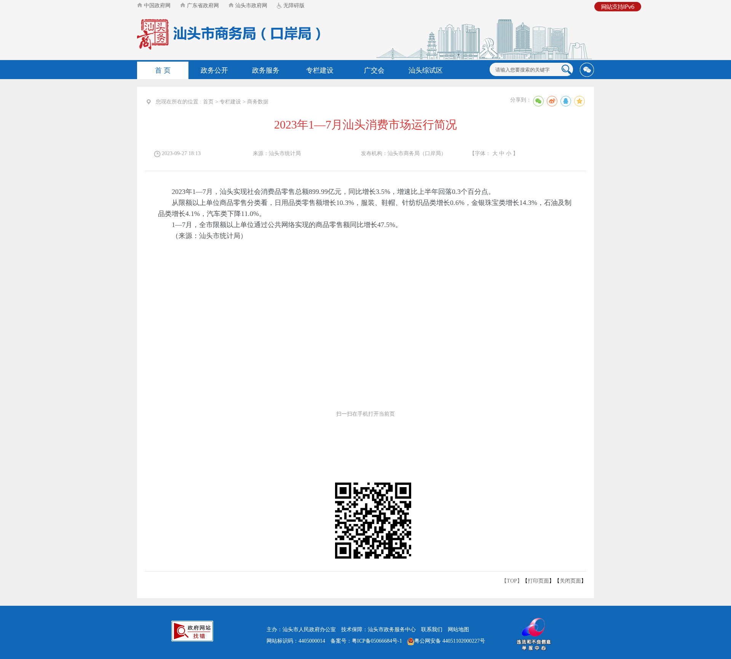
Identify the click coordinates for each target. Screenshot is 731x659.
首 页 (163, 70)
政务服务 (265, 70)
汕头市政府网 (250, 5)
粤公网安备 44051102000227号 (449, 641)
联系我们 (431, 629)
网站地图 (458, 629)
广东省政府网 (202, 5)
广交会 (374, 70)
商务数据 (257, 102)
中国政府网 (156, 5)
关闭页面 (570, 581)
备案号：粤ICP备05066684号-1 (366, 641)
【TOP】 (511, 581)
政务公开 (214, 70)
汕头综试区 (426, 70)
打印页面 (538, 581)
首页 (208, 102)
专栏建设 (320, 70)
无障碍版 (293, 5)
